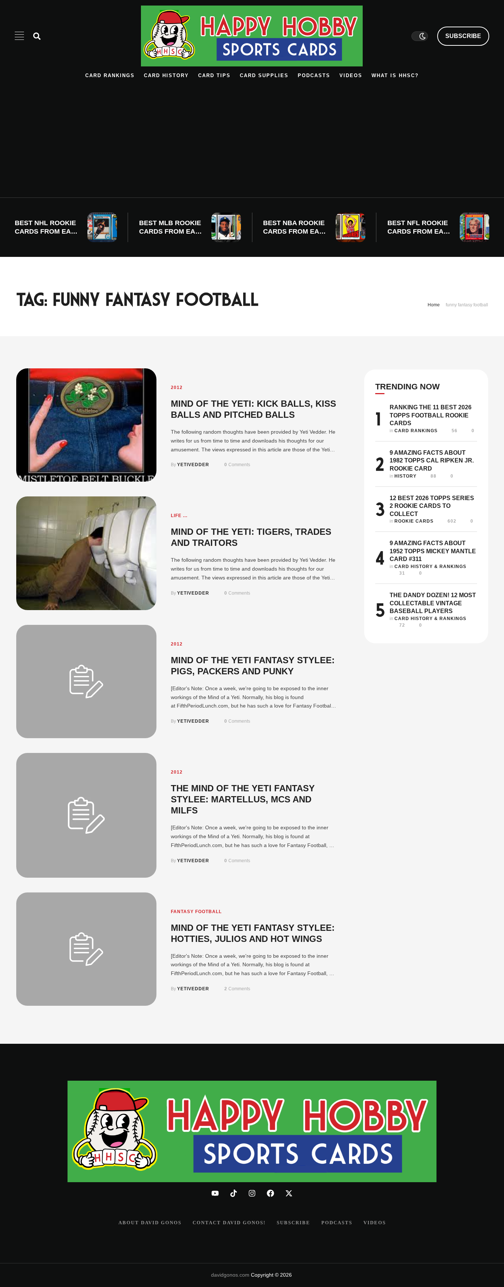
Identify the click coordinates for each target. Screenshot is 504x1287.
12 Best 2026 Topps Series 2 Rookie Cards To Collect (432, 506)
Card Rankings (110, 75)
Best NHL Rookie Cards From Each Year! (47, 231)
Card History (166, 75)
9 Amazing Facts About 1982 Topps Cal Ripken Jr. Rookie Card (432, 461)
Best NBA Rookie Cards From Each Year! (296, 231)
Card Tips (214, 75)
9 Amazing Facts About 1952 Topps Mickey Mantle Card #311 (433, 551)
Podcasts (314, 75)
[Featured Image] (102, 227)
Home (434, 304)
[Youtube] (215, 1193)
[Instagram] (252, 1193)
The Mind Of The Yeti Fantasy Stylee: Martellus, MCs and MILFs (243, 799)
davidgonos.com (230, 1275)
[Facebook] (270, 1193)
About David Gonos (150, 1222)
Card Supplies (264, 75)
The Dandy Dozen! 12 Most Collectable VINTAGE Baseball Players (433, 603)
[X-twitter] (289, 1193)
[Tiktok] (233, 1193)
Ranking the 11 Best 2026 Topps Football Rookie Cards (431, 415)
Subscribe (293, 1222)
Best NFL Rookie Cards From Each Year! (420, 231)
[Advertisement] (252, 134)
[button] (463, 36)
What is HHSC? (395, 75)
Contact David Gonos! (229, 1222)
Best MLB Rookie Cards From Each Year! (172, 231)
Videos (350, 75)
